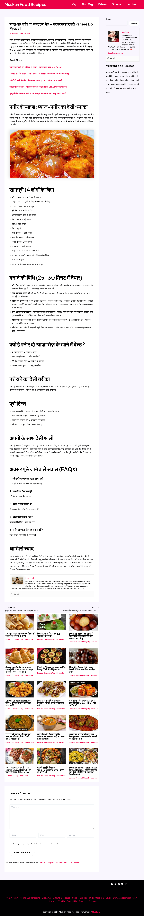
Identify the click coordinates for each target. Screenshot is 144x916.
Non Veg (87, 4)
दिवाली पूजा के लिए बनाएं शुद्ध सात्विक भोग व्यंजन (48, 634)
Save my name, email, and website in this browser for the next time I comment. (41, 844)
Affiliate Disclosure (61, 898)
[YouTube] (122, 884)
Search (108, 19)
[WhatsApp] (126, 884)
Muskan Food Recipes (25, 4)
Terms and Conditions (30, 898)
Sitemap (117, 4)
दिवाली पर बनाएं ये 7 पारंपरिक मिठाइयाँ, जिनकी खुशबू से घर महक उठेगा (50, 702)
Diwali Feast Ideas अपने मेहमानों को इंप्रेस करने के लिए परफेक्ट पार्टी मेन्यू (81, 636)
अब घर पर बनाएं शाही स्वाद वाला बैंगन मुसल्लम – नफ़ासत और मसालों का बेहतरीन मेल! (83, 736)
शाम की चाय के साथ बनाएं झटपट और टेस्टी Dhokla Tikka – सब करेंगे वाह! (82, 702)
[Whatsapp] (114, 58)
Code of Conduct (79, 898)
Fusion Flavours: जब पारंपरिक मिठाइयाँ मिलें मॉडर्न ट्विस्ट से (51, 668)
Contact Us (72, 901)
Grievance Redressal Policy (124, 898)
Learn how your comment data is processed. (60, 862)
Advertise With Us (57, 901)
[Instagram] (15, 594)
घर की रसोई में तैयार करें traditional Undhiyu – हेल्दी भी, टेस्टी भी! (50, 769)
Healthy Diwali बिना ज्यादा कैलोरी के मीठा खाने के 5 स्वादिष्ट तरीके (82, 669)
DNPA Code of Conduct (99, 898)
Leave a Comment (12, 639)
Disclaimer (46, 898)
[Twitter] (18, 594)
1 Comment (10, 776)
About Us (83, 901)
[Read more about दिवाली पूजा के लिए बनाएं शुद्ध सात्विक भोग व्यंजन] (51, 622)
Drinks (102, 4)
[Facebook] (12, 594)
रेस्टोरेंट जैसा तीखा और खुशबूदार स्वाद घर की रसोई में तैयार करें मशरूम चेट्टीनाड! (18, 736)
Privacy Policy (12, 898)
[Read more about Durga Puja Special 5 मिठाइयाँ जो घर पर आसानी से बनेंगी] (20, 622)
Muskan (96, 912)
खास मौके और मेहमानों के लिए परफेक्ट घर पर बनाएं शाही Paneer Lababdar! (51, 736)
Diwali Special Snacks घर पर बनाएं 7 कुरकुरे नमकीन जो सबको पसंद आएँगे (20, 702)
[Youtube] (111, 58)
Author (132, 4)
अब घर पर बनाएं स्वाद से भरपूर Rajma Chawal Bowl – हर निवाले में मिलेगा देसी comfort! (18, 769)
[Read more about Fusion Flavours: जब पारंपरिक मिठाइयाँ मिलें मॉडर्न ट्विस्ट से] (51, 656)
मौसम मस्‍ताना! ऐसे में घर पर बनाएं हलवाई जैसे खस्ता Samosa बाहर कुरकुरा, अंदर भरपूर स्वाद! (19, 669)
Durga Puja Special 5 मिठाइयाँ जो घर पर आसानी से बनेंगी (20, 634)
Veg (74, 4)
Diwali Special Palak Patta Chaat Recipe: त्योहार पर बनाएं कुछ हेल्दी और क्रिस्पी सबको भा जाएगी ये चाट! (83, 771)
